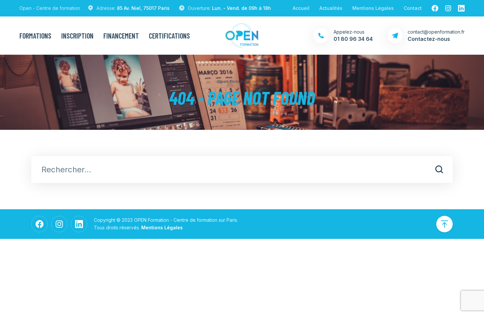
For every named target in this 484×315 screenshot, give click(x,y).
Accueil (301, 8)
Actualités (330, 8)
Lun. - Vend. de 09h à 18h (241, 8)
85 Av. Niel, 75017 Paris (143, 8)
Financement (121, 36)
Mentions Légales (373, 8)
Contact (413, 8)
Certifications (169, 36)
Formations (35, 36)
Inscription (77, 36)
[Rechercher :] (242, 170)
